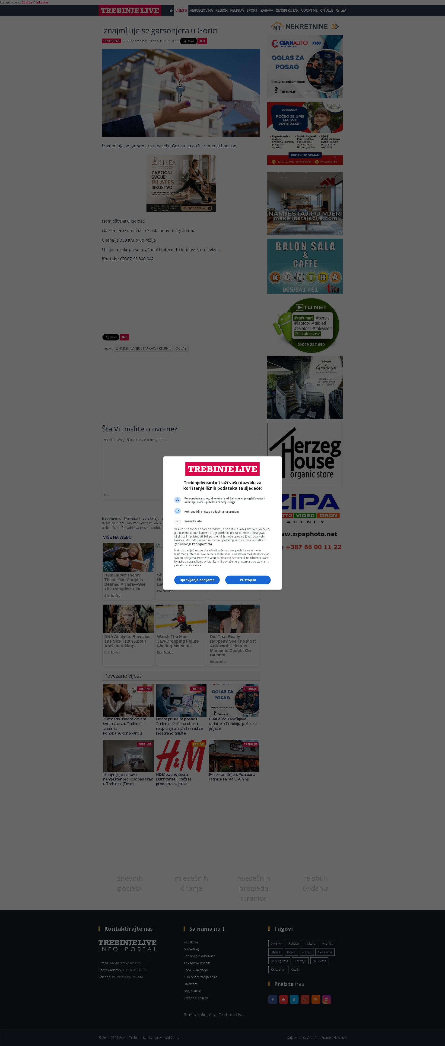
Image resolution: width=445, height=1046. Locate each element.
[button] (222, 521)
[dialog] (222, 523)
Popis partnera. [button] (202, 544)
